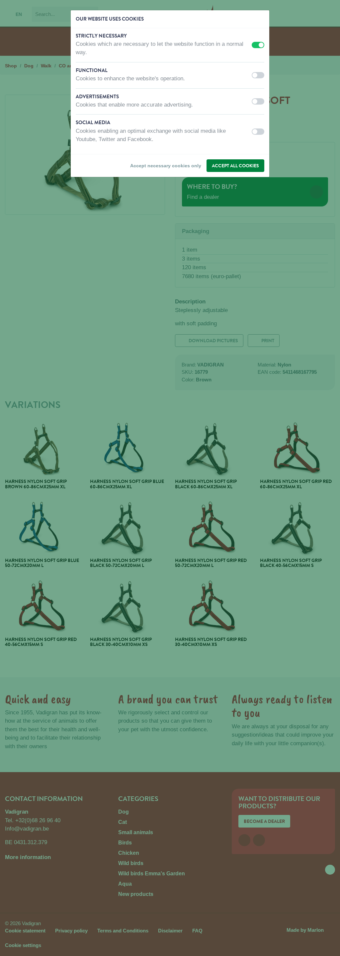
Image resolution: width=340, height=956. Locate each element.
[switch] (258, 45)
